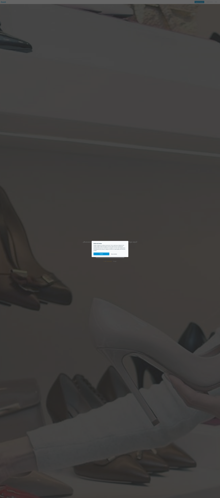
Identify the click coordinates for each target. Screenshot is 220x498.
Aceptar (101, 253)
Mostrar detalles (114, 254)
